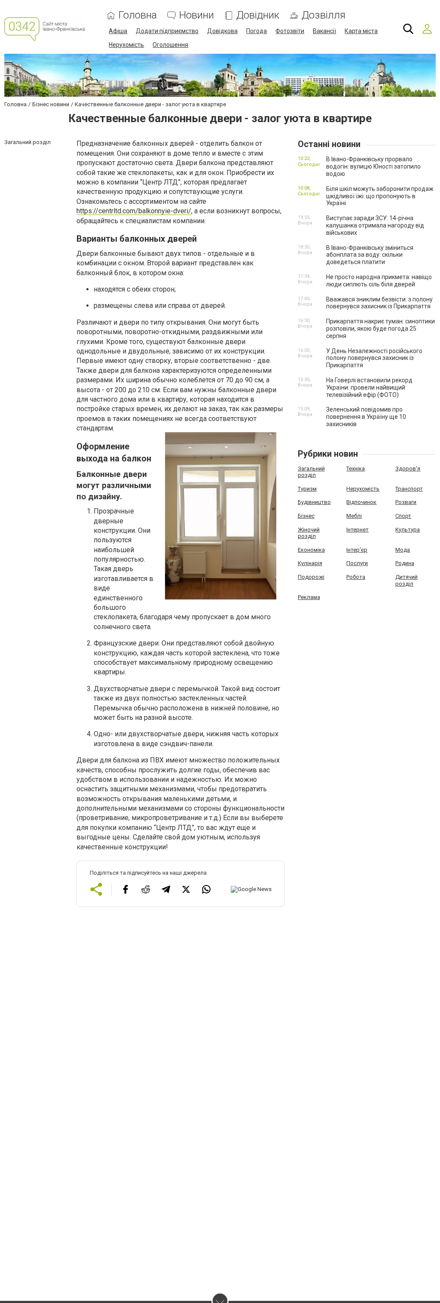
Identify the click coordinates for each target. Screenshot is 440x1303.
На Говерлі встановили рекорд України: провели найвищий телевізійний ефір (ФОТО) (369, 387)
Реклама (309, 597)
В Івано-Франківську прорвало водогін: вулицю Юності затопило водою (373, 166)
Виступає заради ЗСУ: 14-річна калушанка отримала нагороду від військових (375, 225)
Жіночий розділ (309, 533)
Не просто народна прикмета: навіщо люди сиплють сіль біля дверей (379, 281)
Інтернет (357, 529)
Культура (407, 529)
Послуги (357, 563)
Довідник (257, 15)
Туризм (307, 489)
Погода (256, 31)
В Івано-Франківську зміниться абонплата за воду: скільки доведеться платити (369, 255)
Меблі (354, 516)
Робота (355, 577)
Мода (402, 550)
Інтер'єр (356, 550)
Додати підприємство (167, 31)
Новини (196, 15)
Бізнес (306, 516)
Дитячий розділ (406, 580)
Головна (138, 15)
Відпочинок (361, 502)
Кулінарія (310, 563)
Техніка (355, 468)
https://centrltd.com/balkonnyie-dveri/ (133, 211)
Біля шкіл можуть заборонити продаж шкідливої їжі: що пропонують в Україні (380, 196)
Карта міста (361, 31)
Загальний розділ (311, 472)
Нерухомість (126, 44)
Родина (404, 563)
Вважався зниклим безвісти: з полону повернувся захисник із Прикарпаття (379, 303)
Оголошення (170, 44)
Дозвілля (323, 15)
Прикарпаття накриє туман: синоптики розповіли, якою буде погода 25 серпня (380, 328)
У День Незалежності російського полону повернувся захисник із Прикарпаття (374, 358)
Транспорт (409, 489)
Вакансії (324, 31)
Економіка (311, 550)
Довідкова (222, 31)
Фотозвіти (289, 31)
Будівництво (314, 502)
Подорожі (311, 577)
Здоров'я (407, 468)
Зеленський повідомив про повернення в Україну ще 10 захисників (366, 416)
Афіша (118, 31)
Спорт (403, 516)
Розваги (405, 502)
